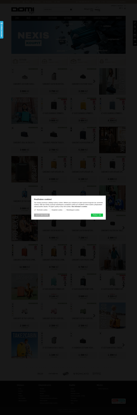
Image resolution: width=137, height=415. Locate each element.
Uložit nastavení (42, 215)
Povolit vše (97, 215)
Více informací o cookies (79, 206)
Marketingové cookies (73, 210)
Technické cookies (42, 210)
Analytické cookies (57, 210)
